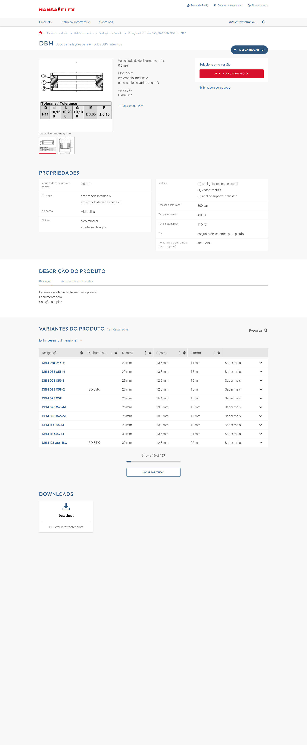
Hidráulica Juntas (84, 33)
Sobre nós (106, 22)
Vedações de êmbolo (110, 33)
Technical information (75, 22)
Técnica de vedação (57, 33)
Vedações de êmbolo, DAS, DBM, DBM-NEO (151, 33)
